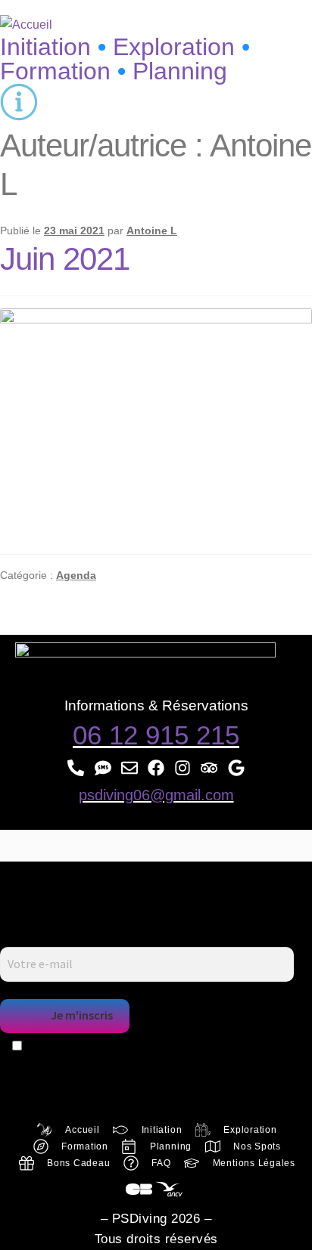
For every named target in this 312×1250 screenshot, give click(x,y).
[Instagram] (183, 768)
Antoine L (151, 230)
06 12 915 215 (156, 735)
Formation (55, 71)
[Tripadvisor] (209, 768)
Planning (180, 71)
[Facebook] (155, 768)
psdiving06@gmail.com (156, 795)
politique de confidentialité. (184, 1066)
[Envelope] (129, 768)
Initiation (45, 46)
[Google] (236, 768)
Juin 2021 (64, 259)
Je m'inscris (82, 1015)
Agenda (76, 575)
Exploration (181, 46)
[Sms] (102, 768)
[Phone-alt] (76, 768)
